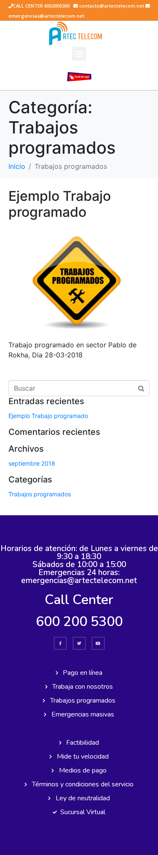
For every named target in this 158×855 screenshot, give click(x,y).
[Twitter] (79, 643)
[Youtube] (98, 643)
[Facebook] (60, 643)
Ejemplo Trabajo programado (59, 204)
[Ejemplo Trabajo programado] (79, 279)
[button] (79, 54)
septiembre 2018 (31, 463)
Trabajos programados (39, 494)
